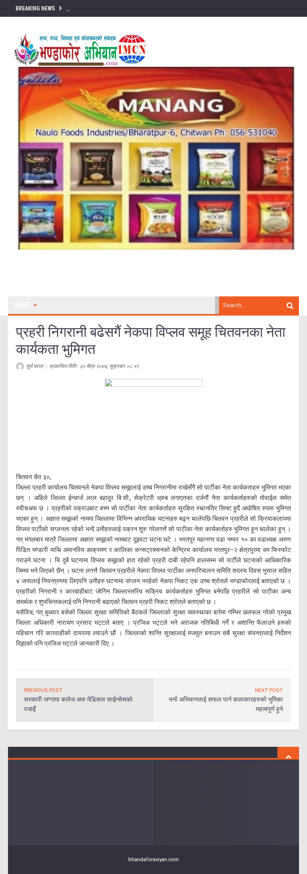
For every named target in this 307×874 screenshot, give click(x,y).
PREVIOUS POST (43, 690)
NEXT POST (269, 690)
